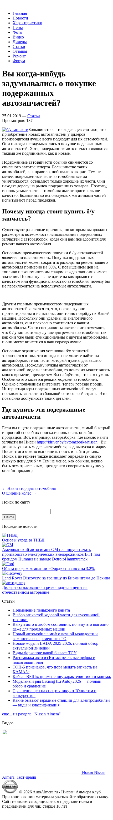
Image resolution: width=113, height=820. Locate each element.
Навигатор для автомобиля (29, 488)
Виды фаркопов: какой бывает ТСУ (44, 653)
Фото (17, 32)
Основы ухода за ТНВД (23, 540)
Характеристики (27, 23)
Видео (18, 37)
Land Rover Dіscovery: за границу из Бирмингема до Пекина (56, 578)
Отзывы (20, 51)
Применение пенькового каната (41, 610)
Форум (19, 60)
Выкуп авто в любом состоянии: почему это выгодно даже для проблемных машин (61, 626)
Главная (20, 13)
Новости (20, 18)
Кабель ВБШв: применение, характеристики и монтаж (62, 676)
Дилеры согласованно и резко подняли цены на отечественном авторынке (45, 589)
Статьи (19, 46)
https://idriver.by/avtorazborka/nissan (67, 442)
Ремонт (19, 56)
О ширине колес (19, 493)
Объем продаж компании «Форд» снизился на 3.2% (48, 568)
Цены (18, 27)
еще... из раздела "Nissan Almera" (31, 714)
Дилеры (20, 42)
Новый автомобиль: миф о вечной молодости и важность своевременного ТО (55, 636)
